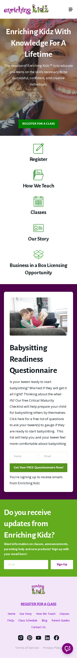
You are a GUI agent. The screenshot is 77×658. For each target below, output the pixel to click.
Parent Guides (61, 620)
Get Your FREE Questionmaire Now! (38, 467)
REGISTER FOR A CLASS (38, 124)
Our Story (26, 614)
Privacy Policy (52, 648)
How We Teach (45, 614)
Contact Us (38, 627)
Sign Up (62, 564)
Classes (64, 614)
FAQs (10, 620)
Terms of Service (27, 648)
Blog (44, 620)
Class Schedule (27, 620)
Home (11, 614)
